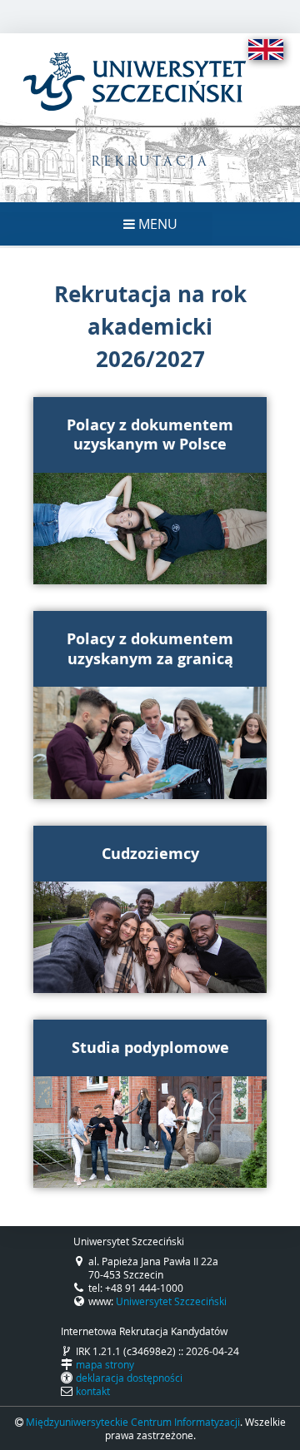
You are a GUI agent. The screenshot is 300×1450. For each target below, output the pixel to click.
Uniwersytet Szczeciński (171, 1301)
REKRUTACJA (150, 162)
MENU (156, 224)
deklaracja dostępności (129, 1377)
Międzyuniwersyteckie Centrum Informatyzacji (133, 1421)
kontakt (93, 1391)
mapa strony (105, 1364)
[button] (150, 490)
